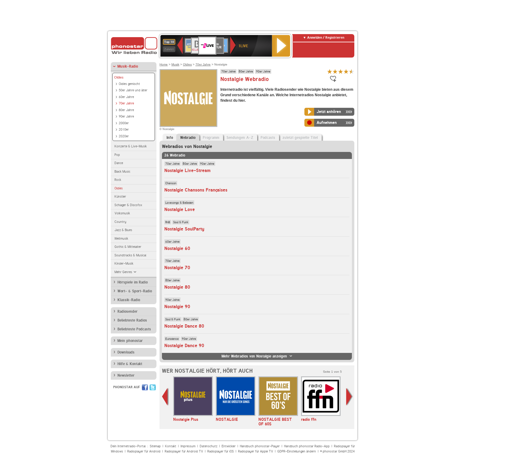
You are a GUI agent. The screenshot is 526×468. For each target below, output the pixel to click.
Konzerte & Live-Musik (130, 146)
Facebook (145, 387)
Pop (117, 155)
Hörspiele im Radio (132, 282)
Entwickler (229, 446)
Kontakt (170, 446)
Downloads (126, 352)
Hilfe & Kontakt (129, 364)
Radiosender (127, 311)
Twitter (152, 387)
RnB (167, 222)
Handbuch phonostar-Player (260, 446)
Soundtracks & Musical (130, 255)
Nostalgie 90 (177, 306)
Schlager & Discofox (128, 205)
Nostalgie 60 (177, 248)
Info (170, 137)
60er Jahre (126, 97)
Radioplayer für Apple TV (255, 451)
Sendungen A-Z (239, 137)
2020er (124, 136)
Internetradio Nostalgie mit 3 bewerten (340, 71)
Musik (175, 64)
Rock (117, 180)
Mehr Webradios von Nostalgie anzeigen (254, 356)
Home (164, 64)
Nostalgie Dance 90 (184, 345)
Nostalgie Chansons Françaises (195, 190)
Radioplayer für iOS (220, 451)
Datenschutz (208, 446)
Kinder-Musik (123, 264)
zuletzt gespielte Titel (300, 137)
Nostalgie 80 (177, 287)
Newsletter (126, 375)
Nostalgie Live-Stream (187, 170)
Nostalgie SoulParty (184, 229)
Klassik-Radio (128, 300)
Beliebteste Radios (132, 320)
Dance (118, 163)
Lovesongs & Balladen (179, 202)
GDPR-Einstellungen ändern (296, 451)
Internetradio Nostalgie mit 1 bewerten (329, 71)
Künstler (120, 197)
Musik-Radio (127, 66)
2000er (124, 123)
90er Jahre (126, 116)
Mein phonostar (130, 341)
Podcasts (268, 137)
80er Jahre (126, 110)
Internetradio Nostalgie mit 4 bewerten (346, 71)
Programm (211, 137)
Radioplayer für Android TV (184, 451)
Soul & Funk (180, 222)
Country (120, 222)
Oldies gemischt (129, 84)
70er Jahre (126, 103)
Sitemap (155, 446)
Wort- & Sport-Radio (134, 291)
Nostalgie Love (179, 209)
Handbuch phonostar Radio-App (307, 446)
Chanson (170, 183)
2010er (124, 130)
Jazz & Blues (123, 230)
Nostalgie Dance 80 (184, 326)
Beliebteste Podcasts (134, 329)
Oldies (119, 77)
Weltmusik (121, 239)
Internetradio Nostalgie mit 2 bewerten (335, 71)
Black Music (122, 172)
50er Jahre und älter (133, 90)
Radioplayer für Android (143, 451)
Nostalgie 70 (177, 267)
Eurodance (172, 338)
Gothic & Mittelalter (127, 247)
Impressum (188, 446)
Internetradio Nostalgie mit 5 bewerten (351, 71)
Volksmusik (122, 213)
